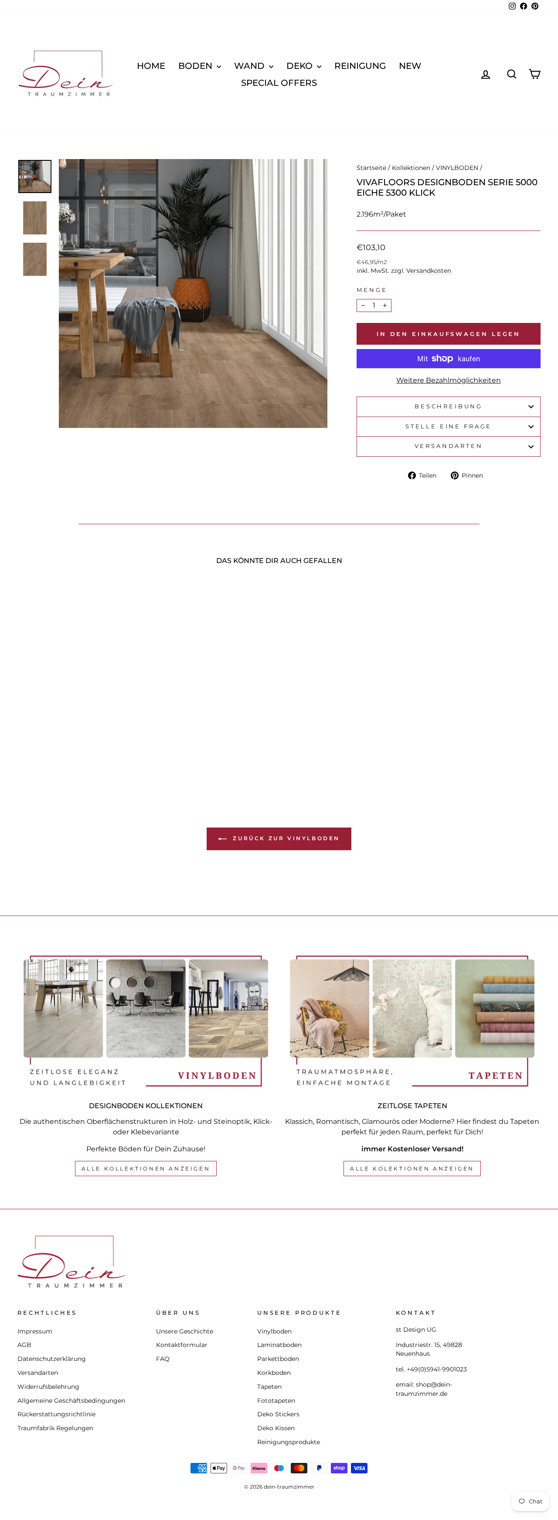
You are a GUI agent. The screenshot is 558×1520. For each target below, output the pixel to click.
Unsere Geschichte (184, 1331)
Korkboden (274, 1372)
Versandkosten (428, 270)
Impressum (34, 1331)
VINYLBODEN (457, 167)
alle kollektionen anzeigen (146, 1168)
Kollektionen (411, 167)
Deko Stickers (278, 1414)
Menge (372, 290)
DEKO (300, 66)
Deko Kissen (276, 1428)
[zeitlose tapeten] (412, 1021)
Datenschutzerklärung (51, 1358)
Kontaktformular (182, 1344)
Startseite (371, 167)
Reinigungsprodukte (288, 1442)
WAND (250, 66)
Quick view (79, 701)
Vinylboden (274, 1331)
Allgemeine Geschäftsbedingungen (71, 1400)
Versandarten (449, 446)
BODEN (196, 66)
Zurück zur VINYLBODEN (285, 838)
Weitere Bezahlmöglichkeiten (448, 380)
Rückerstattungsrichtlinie (56, 1414)
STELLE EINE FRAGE (448, 426)
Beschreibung (449, 406)
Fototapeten (276, 1400)
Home (151, 66)
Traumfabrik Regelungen (55, 1428)
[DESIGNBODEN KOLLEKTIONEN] (145, 1021)
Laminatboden (279, 1344)
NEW (410, 66)
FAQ (163, 1358)
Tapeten (269, 1386)
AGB (24, 1344)
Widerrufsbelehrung (48, 1386)
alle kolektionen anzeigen (412, 1168)
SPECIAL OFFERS (279, 83)
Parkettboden (278, 1358)
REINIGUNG (360, 66)
